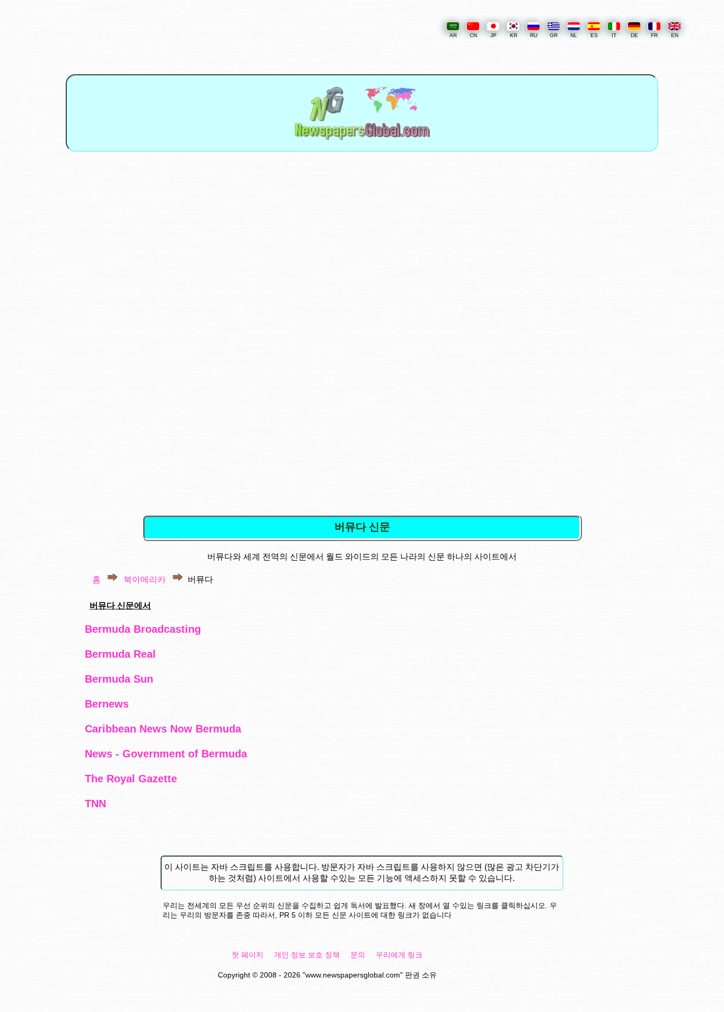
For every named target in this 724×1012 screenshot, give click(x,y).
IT (614, 35)
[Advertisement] (363, 250)
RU (533, 35)
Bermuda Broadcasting (143, 629)
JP (493, 35)
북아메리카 (144, 579)
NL (573, 35)
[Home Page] (362, 144)
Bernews (107, 704)
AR (453, 35)
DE (634, 35)
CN (473, 35)
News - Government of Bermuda (166, 754)
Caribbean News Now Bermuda (163, 729)
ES (594, 35)
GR (554, 35)
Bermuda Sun (119, 679)
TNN (95, 803)
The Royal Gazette (131, 778)
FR (654, 35)
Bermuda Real (120, 654)
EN (674, 35)
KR (513, 35)
